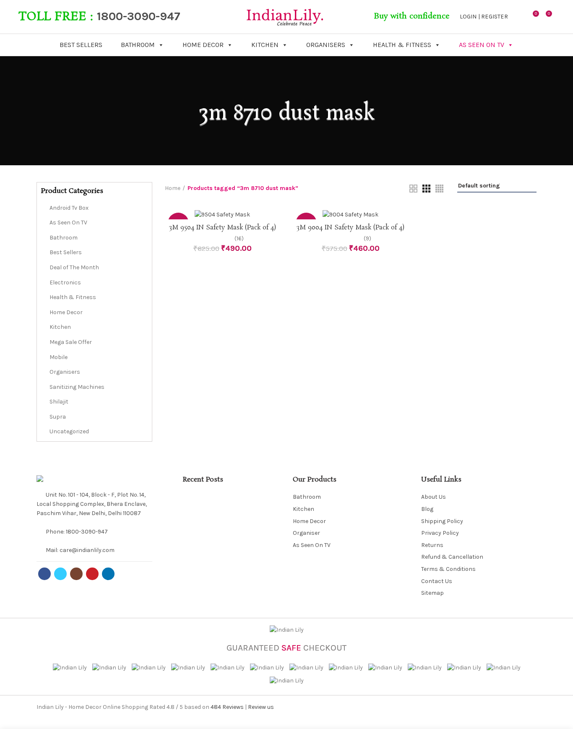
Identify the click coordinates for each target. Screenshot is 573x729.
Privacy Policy (440, 532)
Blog (427, 509)
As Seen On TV (481, 45)
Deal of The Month (74, 267)
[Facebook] (44, 574)
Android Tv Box (69, 207)
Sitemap (432, 592)
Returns (432, 545)
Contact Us (436, 581)
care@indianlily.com (87, 550)
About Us (433, 496)
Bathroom (138, 45)
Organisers (325, 45)
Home (172, 188)
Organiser (306, 532)
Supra (57, 416)
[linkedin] (108, 574)
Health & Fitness (402, 45)
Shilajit (58, 401)
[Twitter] (60, 574)
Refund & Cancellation (452, 556)
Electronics (65, 282)
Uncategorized (69, 431)
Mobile (58, 357)
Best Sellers (81, 45)
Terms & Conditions (448, 569)
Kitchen (265, 45)
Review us (261, 707)
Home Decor (203, 45)
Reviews (227, 707)
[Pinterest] (92, 574)
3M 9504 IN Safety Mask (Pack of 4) (222, 228)
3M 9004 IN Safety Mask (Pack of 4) (350, 228)
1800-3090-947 (138, 16)
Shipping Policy (442, 521)
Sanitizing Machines (76, 387)
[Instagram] (76, 574)
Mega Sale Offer (70, 342)
